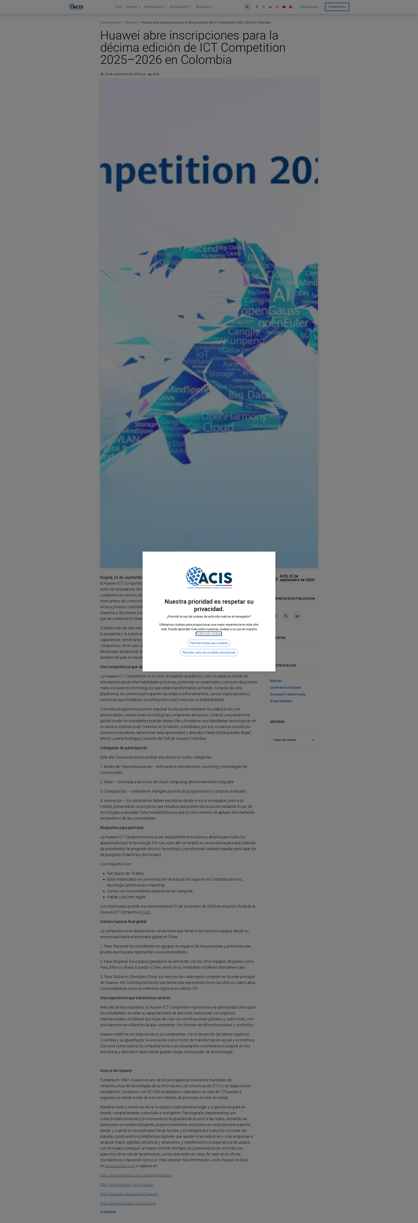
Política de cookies (208, 633)
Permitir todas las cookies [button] (209, 643)
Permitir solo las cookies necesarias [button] (209, 652)
